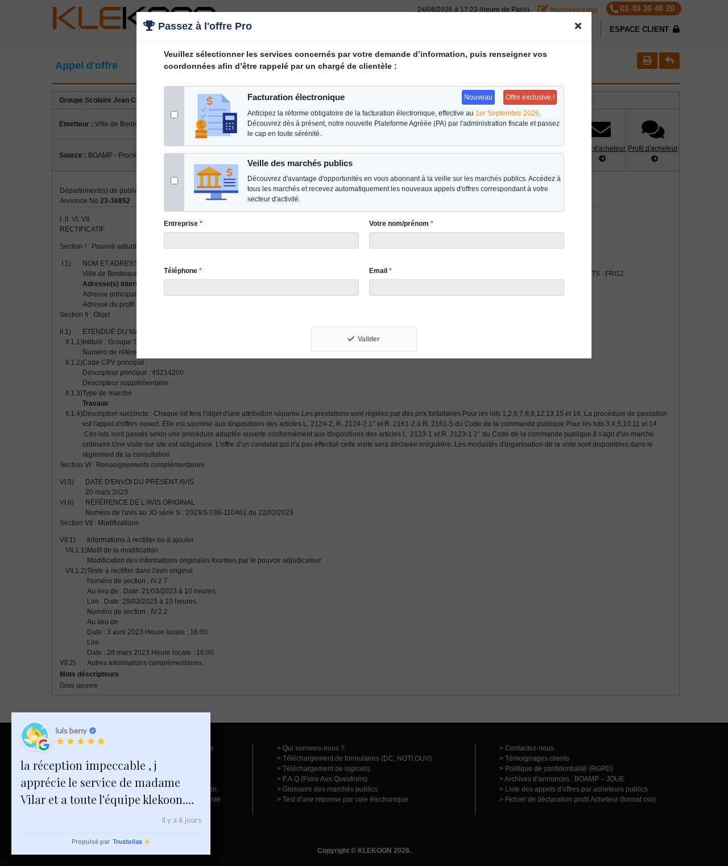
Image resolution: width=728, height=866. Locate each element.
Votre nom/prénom (401, 224)
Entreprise (183, 224)
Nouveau (478, 97)
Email (380, 271)
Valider (369, 339)
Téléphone (183, 271)
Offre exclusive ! (530, 97)
